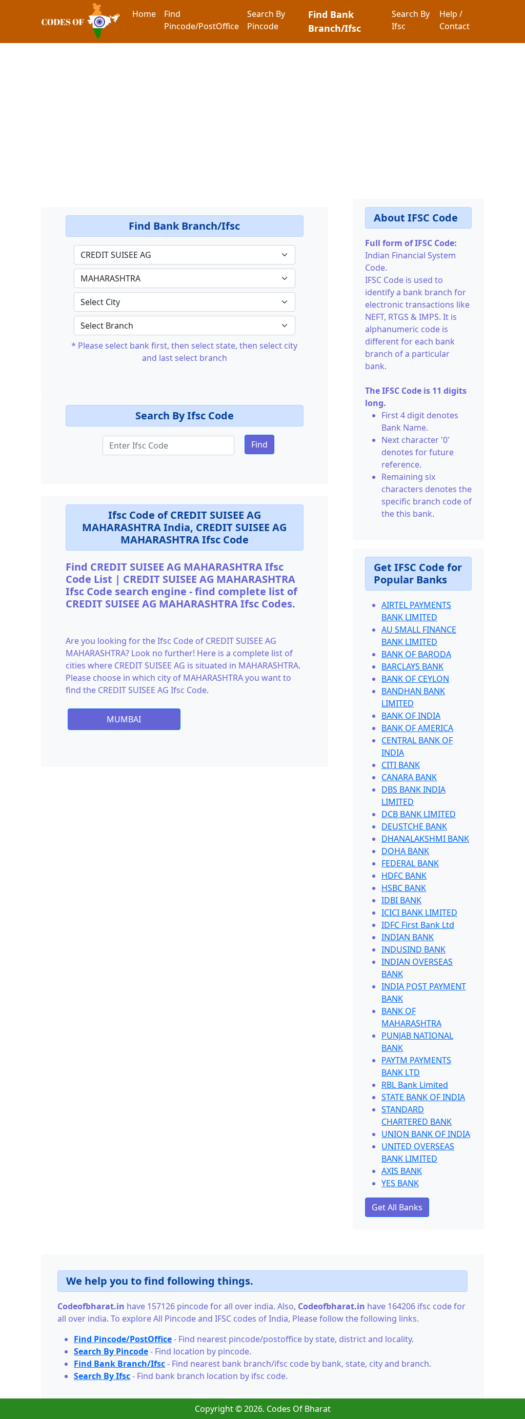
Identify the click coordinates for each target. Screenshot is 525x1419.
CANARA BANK (409, 777)
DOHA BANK (405, 851)
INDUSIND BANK (413, 949)
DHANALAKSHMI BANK (425, 838)
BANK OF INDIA (410, 715)
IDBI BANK (401, 900)
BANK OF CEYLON (415, 678)
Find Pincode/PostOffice (201, 20)
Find (259, 444)
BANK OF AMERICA (417, 728)
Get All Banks (397, 1207)
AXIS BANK (401, 1171)
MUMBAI (124, 719)
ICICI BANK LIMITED (419, 912)
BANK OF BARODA (416, 654)
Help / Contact (454, 20)
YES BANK (400, 1183)
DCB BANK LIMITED (418, 814)
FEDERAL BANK (410, 863)
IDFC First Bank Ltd (417, 924)
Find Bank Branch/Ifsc (334, 21)
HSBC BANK (403, 888)
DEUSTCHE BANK (414, 826)
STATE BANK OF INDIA (423, 1097)
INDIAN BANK (407, 937)
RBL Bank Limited (414, 1084)
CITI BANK (400, 765)
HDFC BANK (404, 875)
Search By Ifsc (411, 20)
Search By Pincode (266, 20)
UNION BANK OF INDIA (425, 1134)
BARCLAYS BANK (412, 666)
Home (144, 13)
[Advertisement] (262, 115)
